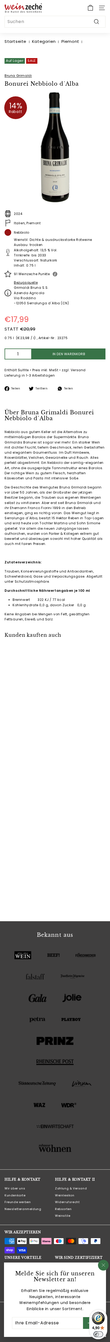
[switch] (98, 1334)
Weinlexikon (64, 1195)
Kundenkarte (15, 1195)
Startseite (15, 41)
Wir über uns (15, 1188)
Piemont (70, 41)
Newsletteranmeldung (23, 1209)
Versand (78, 370)
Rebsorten (63, 1209)
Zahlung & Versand (71, 1188)
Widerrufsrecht (67, 1202)
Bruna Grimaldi (18, 75)
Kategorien (44, 41)
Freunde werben (18, 1202)
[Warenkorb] (90, 8)
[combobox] (55, 22)
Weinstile (62, 1216)
